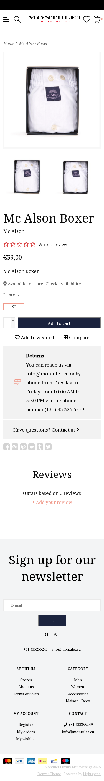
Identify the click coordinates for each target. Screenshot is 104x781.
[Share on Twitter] (48, 446)
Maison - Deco (78, 700)
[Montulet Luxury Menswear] (52, 19)
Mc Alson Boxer (33, 43)
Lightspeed (92, 774)
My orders (26, 731)
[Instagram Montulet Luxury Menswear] (55, 634)
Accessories (78, 693)
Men (78, 679)
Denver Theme (49, 774)
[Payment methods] (9, 760)
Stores (26, 679)
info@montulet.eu (66, 649)
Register (26, 724)
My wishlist (26, 738)
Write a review (52, 244)
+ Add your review (52, 502)
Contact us (64, 429)
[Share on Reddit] (31, 446)
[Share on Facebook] (6, 446)
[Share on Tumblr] (40, 446)
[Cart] (97, 19)
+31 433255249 (36, 649)
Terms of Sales (26, 693)
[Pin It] (23, 446)
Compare (79, 337)
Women (78, 686)
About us (26, 686)
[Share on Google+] (15, 446)
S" (14, 307)
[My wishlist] (86, 19)
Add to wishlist (37, 337)
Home (8, 43)
